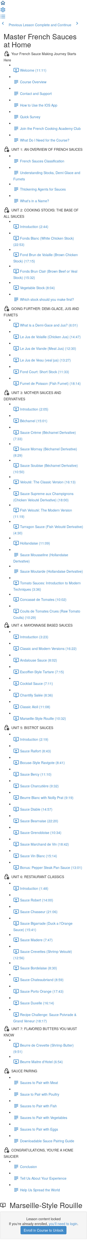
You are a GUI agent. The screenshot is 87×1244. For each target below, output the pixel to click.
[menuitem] (3, 11)
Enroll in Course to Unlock (43, 1230)
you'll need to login (63, 1223)
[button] (3, 4)
